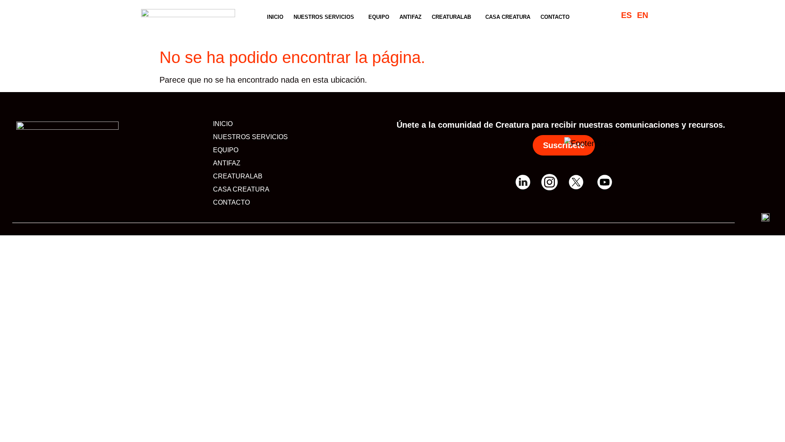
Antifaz (410, 17)
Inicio (275, 17)
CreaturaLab (451, 17)
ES (626, 15)
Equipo (378, 17)
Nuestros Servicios (324, 17)
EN (642, 15)
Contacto (555, 17)
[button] (326, 17)
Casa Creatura (507, 17)
